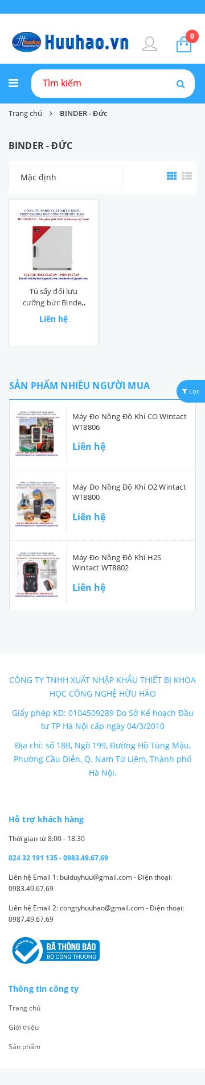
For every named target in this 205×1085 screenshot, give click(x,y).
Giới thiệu (24, 1027)
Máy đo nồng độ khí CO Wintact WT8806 (129, 421)
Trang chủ (24, 1008)
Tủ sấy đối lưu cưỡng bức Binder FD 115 (53, 302)
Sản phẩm (24, 1046)
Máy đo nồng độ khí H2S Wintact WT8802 (116, 562)
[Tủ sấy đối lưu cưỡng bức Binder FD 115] (54, 244)
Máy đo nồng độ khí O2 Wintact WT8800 (129, 492)
